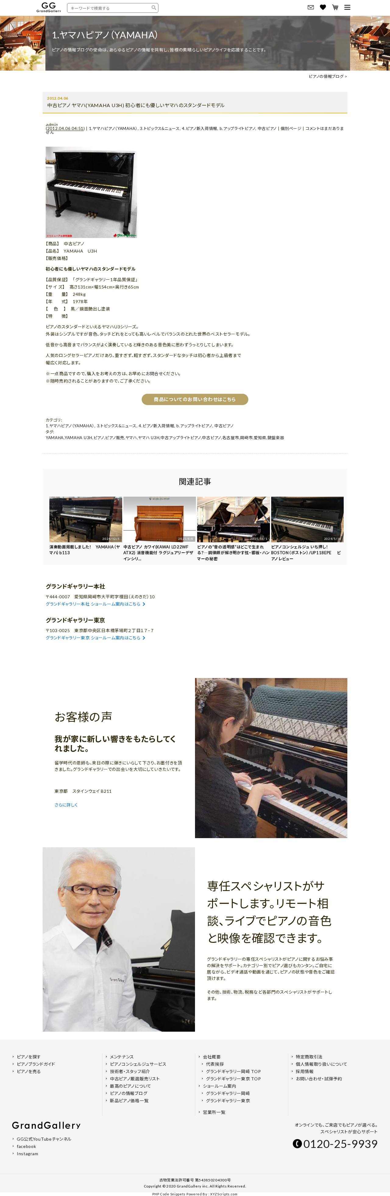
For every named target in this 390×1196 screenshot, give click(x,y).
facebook (26, 1146)
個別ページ (291, 128)
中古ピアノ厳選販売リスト (135, 1078)
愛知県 (260, 437)
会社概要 (212, 1056)
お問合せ (154, 373)
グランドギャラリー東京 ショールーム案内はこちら (93, 637)
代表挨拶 (215, 1064)
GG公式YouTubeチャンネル (44, 1139)
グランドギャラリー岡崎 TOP (233, 1071)
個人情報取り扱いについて (321, 1064)
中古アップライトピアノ (181, 437)
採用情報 (305, 1071)
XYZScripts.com (224, 1194)
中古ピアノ (267, 128)
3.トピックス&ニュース (159, 128)
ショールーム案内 (219, 1086)
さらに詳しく (67, 804)
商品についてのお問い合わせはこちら (195, 399)
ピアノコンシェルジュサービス (138, 1064)
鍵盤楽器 (276, 437)
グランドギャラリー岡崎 (228, 1093)
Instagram (27, 1153)
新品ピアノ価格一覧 (129, 1100)
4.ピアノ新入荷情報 (199, 128)
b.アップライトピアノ (238, 128)
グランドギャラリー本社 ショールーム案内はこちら (93, 604)
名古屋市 (230, 437)
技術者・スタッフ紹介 (130, 1071)
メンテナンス (122, 1056)
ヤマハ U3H (148, 437)
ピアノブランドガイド (36, 1064)
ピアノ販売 (114, 437)
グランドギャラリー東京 (228, 1100)
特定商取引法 (309, 1056)
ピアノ (99, 437)
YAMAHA (55, 437)
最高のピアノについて (130, 1086)
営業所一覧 (214, 1112)
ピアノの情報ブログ (326, 76)
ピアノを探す (29, 1056)
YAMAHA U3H (78, 437)
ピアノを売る (29, 1071)
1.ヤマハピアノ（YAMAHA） (113, 128)
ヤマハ (131, 437)
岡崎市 (246, 437)
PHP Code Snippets (169, 1194)
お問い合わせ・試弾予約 (319, 1078)
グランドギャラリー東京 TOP (233, 1078)
